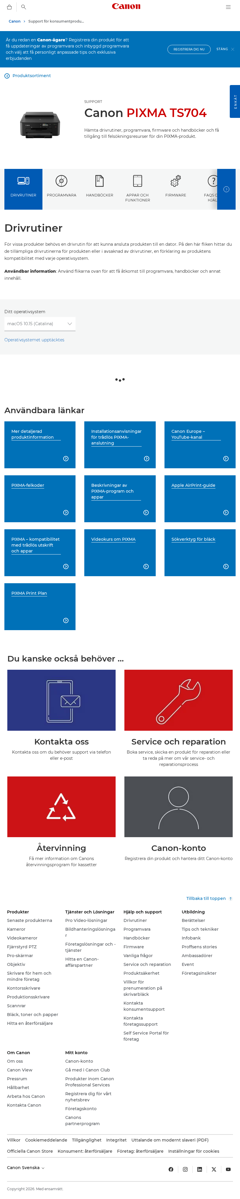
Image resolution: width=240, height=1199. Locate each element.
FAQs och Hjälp (213, 197)
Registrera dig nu (189, 49)
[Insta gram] (185, 1169)
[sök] (23, 7)
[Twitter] (214, 1169)
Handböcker (99, 195)
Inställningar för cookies (193, 1151)
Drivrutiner (23, 195)
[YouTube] (228, 1169)
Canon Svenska (24, 1167)
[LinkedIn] (199, 1169)
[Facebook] (171, 1169)
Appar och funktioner (137, 197)
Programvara (61, 195)
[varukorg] (9, 7)
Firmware (175, 195)
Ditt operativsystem (24, 311)
